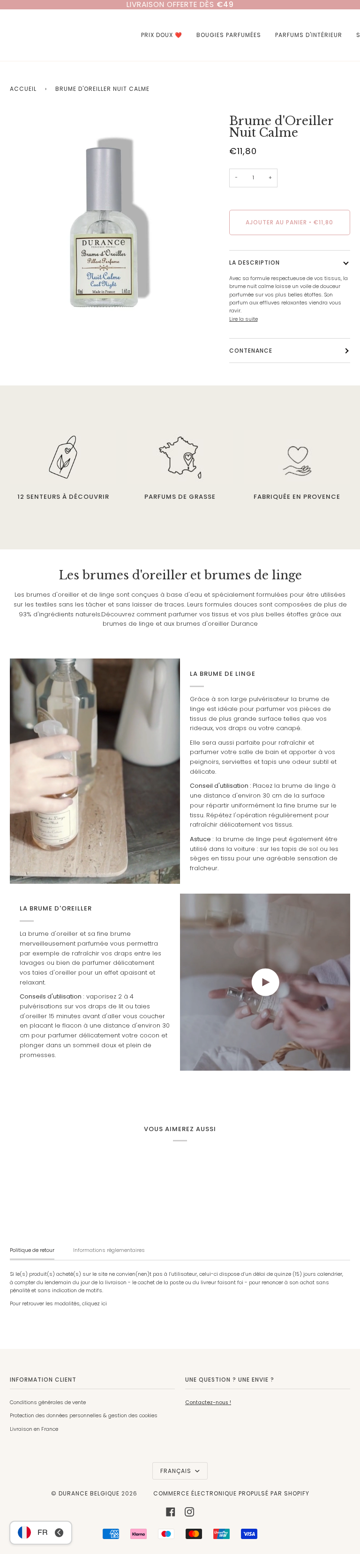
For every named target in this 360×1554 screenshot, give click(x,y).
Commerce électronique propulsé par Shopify (231, 1493)
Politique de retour (32, 1250)
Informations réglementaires (109, 1250)
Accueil (23, 89)
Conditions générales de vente (48, 1402)
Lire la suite (243, 319)
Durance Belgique (89, 1493)
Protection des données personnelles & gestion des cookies (84, 1415)
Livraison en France (34, 1429)
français (176, 1471)
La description (254, 262)
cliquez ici (94, 1303)
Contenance (250, 351)
